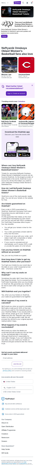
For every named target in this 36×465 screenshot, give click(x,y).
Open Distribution (7, 426)
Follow (4, 36)
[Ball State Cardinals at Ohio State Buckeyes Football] (9, 115)
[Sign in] (27, 2)
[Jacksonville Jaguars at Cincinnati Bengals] (26, 115)
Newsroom (5, 437)
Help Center (5, 449)
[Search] (23, 2)
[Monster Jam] (9, 67)
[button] (6, 3)
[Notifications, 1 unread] (31, 2)
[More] (31, 8)
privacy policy (7, 370)
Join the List (17, 364)
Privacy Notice (12, 463)
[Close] (32, 85)
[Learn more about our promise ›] (8, 399)
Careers (4, 441)
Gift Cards (4, 453)
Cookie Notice (23, 463)
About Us (4, 423)
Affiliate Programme (8, 430)
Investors (4, 434)
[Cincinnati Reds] (26, 67)
